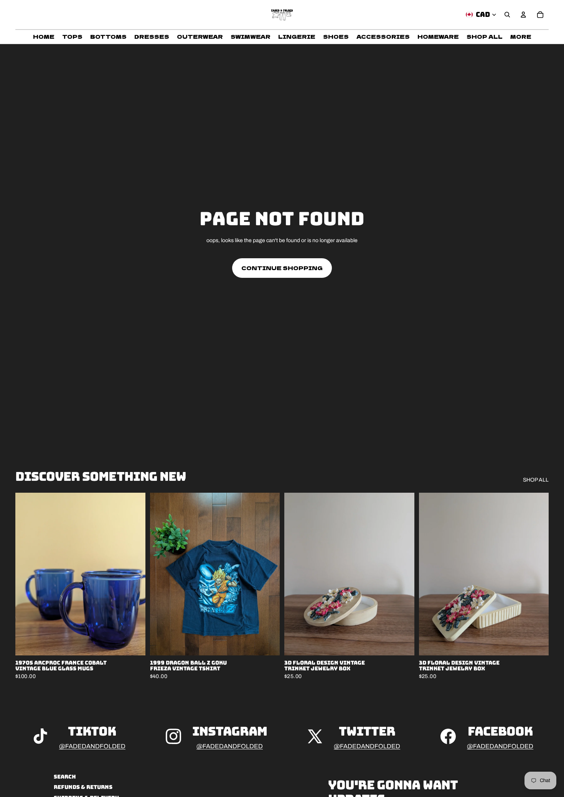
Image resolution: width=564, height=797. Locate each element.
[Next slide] (133, 574)
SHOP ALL (536, 480)
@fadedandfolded (92, 746)
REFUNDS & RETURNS (83, 787)
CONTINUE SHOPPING (282, 268)
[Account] (523, 14)
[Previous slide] (26, 574)
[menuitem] (520, 36)
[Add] (133, 643)
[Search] (507, 14)
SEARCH (65, 776)
